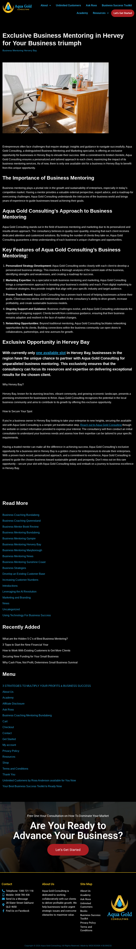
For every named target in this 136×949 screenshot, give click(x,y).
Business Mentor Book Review (20, 526)
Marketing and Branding (16, 597)
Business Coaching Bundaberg (20, 515)
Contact (7, 733)
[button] (45, 5)
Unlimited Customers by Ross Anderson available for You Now (39, 780)
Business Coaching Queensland (21, 520)
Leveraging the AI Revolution (19, 591)
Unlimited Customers (68, 5)
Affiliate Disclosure (13, 703)
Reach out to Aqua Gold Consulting (101, 425)
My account (9, 745)
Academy (82, 13)
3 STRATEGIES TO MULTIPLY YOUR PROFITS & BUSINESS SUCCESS (46, 685)
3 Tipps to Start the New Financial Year (25, 644)
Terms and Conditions (15, 768)
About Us (7, 691)
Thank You (8, 774)
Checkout (8, 727)
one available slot (51, 353)
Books (83, 910)
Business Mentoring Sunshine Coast (23, 562)
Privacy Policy (10, 751)
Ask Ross (91, 5)
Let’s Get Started (123, 13)
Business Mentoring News (17, 556)
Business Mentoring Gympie (19, 538)
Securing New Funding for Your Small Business (30, 656)
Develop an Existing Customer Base (23, 573)
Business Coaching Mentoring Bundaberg (27, 715)
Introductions (10, 585)
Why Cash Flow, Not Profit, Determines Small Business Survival (40, 662)
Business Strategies (14, 568)
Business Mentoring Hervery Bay (19, 50)
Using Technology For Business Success (26, 615)
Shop (5, 762)
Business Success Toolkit (117, 5)
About (44, 5)
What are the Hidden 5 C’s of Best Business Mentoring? (35, 638)
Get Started (9, 739)
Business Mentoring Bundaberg (21, 532)
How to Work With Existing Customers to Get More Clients (36, 650)
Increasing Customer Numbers (20, 579)
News (5, 603)
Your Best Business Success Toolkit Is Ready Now (32, 786)
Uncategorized (11, 609)
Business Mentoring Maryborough (22, 550)
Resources (8, 756)
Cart (4, 721)
